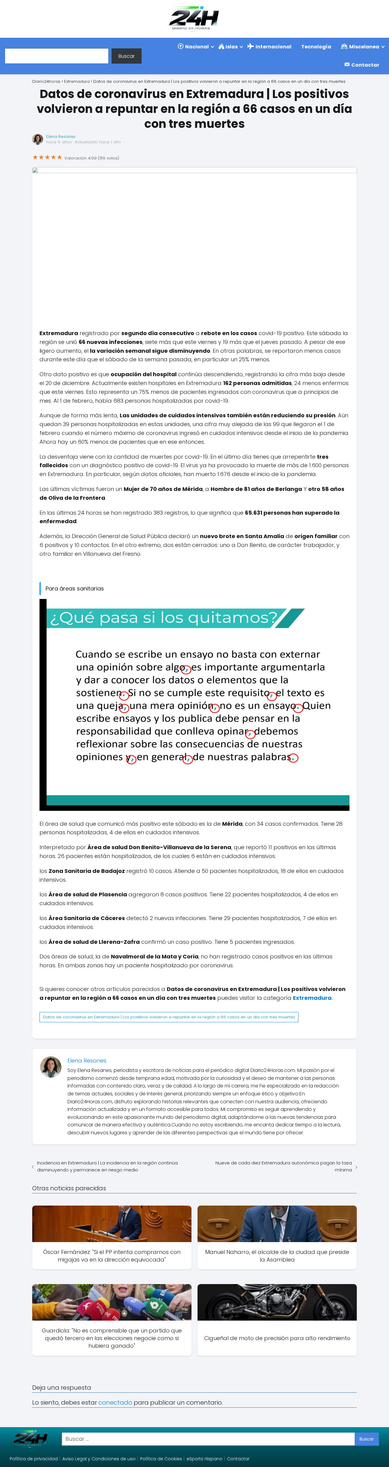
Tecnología (316, 46)
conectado (115, 1402)
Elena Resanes (61, 136)
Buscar (127, 55)
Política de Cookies (161, 1459)
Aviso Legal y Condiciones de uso (99, 1459)
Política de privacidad (34, 1459)
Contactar (238, 1459)
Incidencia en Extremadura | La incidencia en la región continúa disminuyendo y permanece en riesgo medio (107, 1166)
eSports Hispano (204, 1459)
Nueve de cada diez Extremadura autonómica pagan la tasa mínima (283, 1166)
